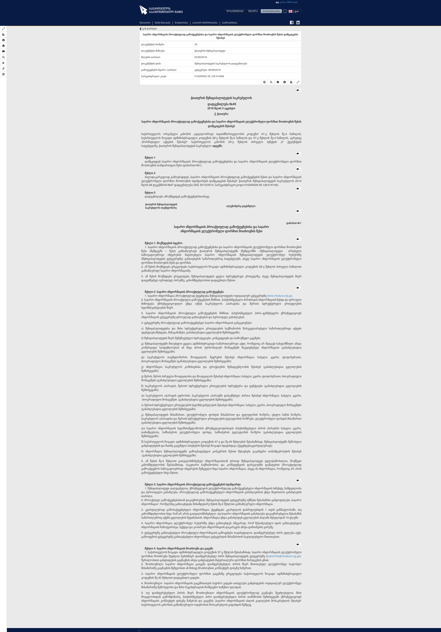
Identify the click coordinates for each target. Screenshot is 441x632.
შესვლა (253, 11)
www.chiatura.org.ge (279, 296)
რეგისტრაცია (271, 11)
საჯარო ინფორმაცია (205, 23)
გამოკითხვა (229, 23)
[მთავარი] (161, 10)
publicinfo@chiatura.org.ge (283, 556)
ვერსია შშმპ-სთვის (288, 2)
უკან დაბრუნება (149, 28)
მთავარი (145, 23)
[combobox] (294, 11)
